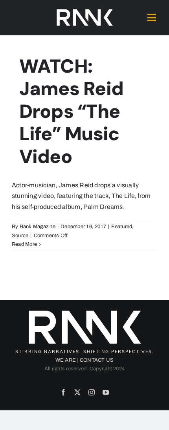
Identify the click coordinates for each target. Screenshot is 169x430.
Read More (24, 244)
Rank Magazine (37, 226)
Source (20, 235)
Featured (121, 226)
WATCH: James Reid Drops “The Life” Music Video (71, 111)
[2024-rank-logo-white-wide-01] (84, 10)
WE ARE (65, 360)
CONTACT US (97, 360)
